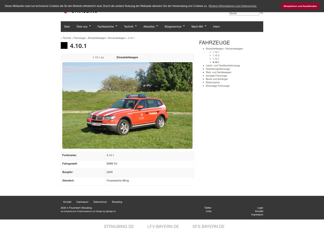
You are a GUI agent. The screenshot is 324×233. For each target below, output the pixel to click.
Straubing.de (118, 226)
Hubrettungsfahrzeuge (218, 68)
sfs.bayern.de (208, 226)
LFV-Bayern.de (162, 226)
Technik (128, 26)
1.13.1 (96, 57)
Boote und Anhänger (217, 79)
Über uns (81, 26)
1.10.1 (216, 52)
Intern (216, 26)
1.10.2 (216, 55)
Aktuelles (149, 26)
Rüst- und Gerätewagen (219, 72)
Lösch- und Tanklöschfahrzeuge (223, 65)
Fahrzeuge (79, 38)
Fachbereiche (106, 26)
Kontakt (67, 201)
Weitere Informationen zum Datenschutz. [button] (233, 6)
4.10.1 (131, 38)
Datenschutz (100, 201)
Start (67, 26)
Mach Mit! (197, 26)
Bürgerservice (173, 26)
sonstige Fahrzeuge (216, 75)
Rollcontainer (213, 82)
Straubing (117, 201)
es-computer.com (68, 211)
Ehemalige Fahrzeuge (218, 85)
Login (260, 207)
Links (208, 211)
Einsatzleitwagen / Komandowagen (106, 38)
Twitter (207, 207)
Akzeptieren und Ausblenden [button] (300, 6)
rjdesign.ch (111, 211)
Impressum (82, 201)
